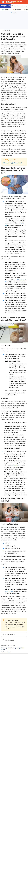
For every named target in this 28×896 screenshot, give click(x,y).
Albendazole (16, 465)
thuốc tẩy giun (9, 591)
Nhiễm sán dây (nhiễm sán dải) (12, 163)
